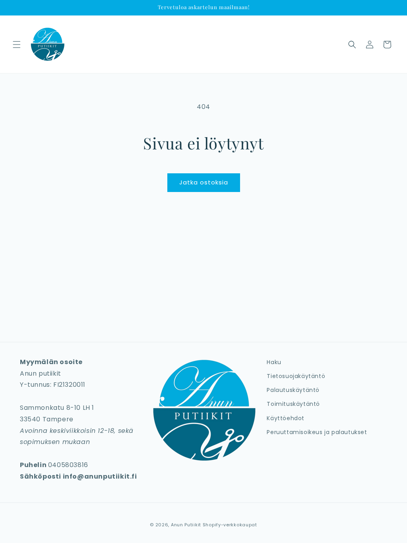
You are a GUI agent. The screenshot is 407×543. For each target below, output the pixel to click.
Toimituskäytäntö (293, 404)
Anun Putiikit (186, 525)
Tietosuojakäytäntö (296, 376)
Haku (274, 362)
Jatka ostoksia (203, 182)
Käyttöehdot (285, 418)
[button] (16, 44)
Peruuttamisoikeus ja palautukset (317, 432)
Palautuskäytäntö (293, 390)
